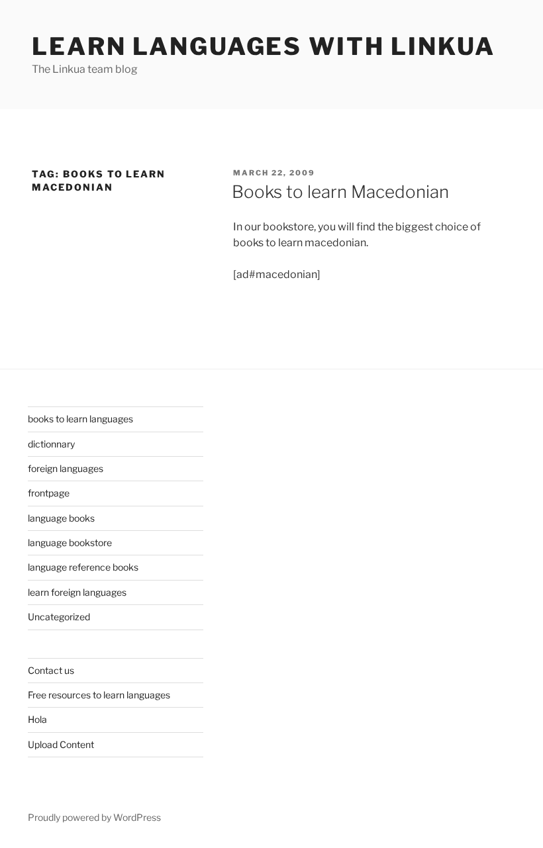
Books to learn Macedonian (340, 191)
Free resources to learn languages (99, 694)
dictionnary (51, 443)
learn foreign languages (77, 592)
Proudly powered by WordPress (94, 817)
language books (61, 518)
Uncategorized (59, 616)
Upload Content (61, 744)
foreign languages (65, 468)
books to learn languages (80, 418)
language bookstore (70, 542)
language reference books (83, 567)
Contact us (51, 670)
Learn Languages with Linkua (263, 46)
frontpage (49, 492)
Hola (37, 719)
